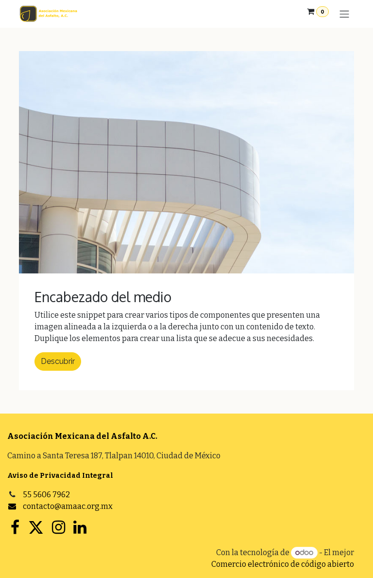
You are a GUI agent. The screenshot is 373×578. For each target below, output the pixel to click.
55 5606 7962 (46, 494)
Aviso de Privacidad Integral (60, 475)
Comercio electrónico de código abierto (282, 564)
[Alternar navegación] (344, 14)
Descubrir (58, 361)
